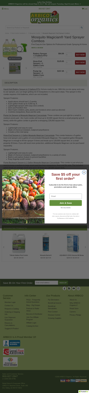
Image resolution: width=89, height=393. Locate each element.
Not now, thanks (66, 207)
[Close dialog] (84, 172)
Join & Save (66, 203)
